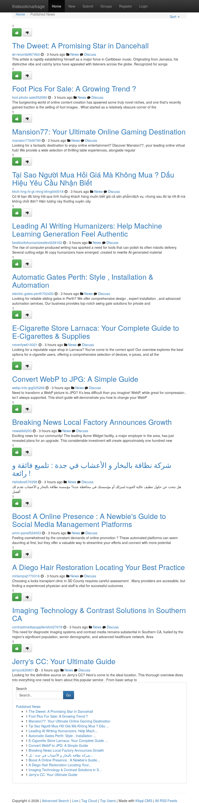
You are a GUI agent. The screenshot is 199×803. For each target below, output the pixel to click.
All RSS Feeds (166, 800)
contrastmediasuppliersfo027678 (37, 627)
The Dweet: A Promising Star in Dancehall (80, 45)
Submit (88, 6)
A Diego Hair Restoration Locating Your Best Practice (98, 567)
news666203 (22, 430)
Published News (28, 706)
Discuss (90, 54)
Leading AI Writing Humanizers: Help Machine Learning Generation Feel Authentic (87, 229)
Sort (173, 16)
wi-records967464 (26, 54)
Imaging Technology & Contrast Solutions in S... (65, 769)
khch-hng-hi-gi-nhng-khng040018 (38, 191)
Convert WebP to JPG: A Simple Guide (75, 379)
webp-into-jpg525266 (28, 387)
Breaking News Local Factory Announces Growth (92, 422)
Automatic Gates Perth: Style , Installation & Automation (82, 280)
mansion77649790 (26, 140)
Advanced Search (55, 800)
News (74, 54)
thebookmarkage (28, 6)
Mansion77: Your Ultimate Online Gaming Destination (99, 131)
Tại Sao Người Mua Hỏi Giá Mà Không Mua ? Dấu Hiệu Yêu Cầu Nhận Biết (93, 178)
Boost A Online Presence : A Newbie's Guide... (64, 760)
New (71, 6)
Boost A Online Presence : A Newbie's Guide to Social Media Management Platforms (89, 520)
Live (75, 800)
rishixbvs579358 (24, 481)
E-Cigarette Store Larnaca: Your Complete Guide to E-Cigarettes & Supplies (95, 331)
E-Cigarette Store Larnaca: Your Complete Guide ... (68, 740)
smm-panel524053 (26, 532)
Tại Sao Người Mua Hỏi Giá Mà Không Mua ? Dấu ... (69, 725)
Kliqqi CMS (143, 800)
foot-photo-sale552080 (29, 97)
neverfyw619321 (25, 344)
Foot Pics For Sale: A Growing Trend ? (74, 88)
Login (143, 6)
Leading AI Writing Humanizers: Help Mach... (63, 730)
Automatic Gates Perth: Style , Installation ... (62, 735)
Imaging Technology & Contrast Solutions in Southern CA (99, 614)
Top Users (108, 800)
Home (56, 6)
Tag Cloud (89, 800)
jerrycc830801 (23, 670)
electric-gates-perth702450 (33, 293)
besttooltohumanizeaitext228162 (37, 242)
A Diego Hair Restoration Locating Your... (60, 764)
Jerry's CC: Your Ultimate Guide (64, 661)
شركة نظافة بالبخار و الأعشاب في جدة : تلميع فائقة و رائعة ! (91, 469)
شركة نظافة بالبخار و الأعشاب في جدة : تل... (61, 755)
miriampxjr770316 (26, 575)
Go (68, 695)
